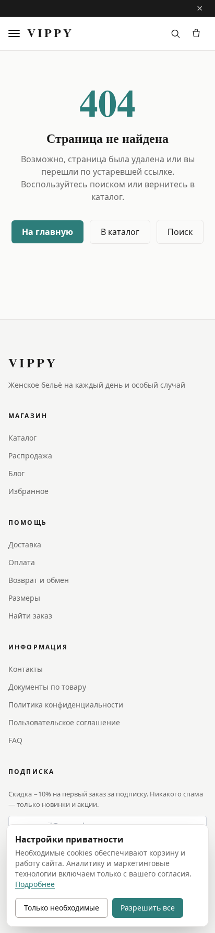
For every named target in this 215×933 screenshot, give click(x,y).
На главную (47, 232)
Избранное (28, 491)
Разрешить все (148, 908)
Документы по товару (47, 687)
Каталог (22, 438)
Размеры (24, 598)
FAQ (15, 740)
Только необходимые (61, 908)
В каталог (120, 232)
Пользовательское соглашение (64, 722)
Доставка (24, 544)
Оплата (21, 562)
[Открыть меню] (15, 33)
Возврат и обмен (38, 580)
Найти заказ (30, 616)
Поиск (180, 232)
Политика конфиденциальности (65, 705)
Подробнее (35, 884)
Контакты (25, 669)
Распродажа (30, 455)
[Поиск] (175, 33)
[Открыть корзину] (196, 33)
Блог (16, 473)
